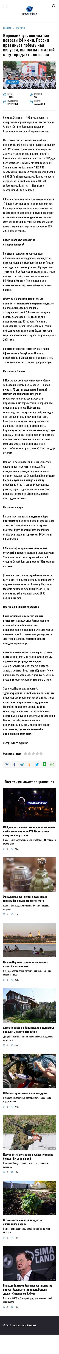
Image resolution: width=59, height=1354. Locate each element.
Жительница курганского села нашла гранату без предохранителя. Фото (25, 899)
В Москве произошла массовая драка (25, 1093)
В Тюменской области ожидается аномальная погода (22, 1222)
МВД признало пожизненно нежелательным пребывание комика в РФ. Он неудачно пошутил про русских (29, 831)
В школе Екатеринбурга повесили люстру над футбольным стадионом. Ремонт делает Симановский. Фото (27, 1289)
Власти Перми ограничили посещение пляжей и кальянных (25, 964)
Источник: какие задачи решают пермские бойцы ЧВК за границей (28, 1156)
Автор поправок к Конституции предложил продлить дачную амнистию (28, 1030)
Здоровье (12, 82)
